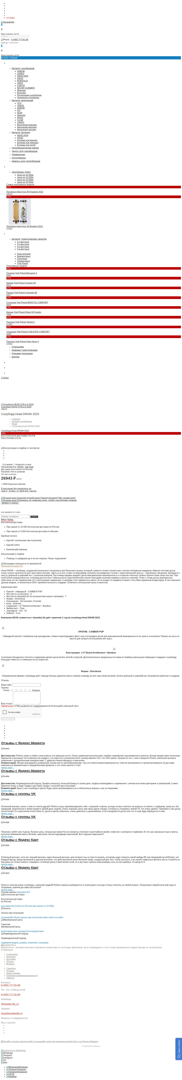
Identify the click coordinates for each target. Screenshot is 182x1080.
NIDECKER (22, 76)
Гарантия (10, 13)
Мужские (21, 90)
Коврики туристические (24, 350)
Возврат (10, 964)
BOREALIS (22, 81)
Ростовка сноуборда (8, 474)
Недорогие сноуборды (28, 97)
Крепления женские (27, 127)
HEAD (20, 78)
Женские (21, 93)
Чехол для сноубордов (24, 151)
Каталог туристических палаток (29, 239)
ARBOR (21, 71)
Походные (22, 259)
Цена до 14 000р (25, 180)
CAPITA (21, 86)
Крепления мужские (27, 125)
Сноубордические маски (25, 148)
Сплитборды (19, 158)
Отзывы (10, 971)
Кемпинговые (24, 256)
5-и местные (23, 249)
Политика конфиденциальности (22, 975)
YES (19, 103)
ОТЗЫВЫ (10, 18)
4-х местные (23, 247)
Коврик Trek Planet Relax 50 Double (23, 312)
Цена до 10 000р (25, 175)
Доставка (10, 8)
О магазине (11, 3)
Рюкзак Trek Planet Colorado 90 (21, 293)
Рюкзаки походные (22, 353)
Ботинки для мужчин (27, 140)
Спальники (18, 347)
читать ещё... (7, 768)
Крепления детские (26, 130)
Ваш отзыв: (6, 703)
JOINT (20, 83)
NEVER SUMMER (26, 88)
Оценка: (5, 688)
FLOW (20, 120)
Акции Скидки (13, 973)
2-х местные (23, 242)
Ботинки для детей (26, 145)
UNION (20, 106)
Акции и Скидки (13, 15)
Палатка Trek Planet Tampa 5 (20, 322)
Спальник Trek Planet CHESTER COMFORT (28, 332)
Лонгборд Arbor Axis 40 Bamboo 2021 (24, 226)
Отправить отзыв (8, 719)
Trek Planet (22, 263)
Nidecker (21, 115)
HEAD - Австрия (25, 467)
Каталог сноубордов (23, 68)
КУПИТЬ (34, 516)
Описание (6, 566)
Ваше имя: (6, 685)
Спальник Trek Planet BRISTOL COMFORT (27, 302)
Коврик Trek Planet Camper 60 (21, 283)
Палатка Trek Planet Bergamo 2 (21, 273)
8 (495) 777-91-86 (19, 40)
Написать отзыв (23, 464)
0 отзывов (8, 464)
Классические (24, 254)
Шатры (15, 356)
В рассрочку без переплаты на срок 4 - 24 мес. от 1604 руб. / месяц (18, 489)
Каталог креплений (22, 100)
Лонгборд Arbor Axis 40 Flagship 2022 (24, 192)
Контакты (10, 6)
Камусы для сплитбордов (26, 161)
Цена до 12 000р (25, 177)
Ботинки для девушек (27, 143)
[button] (178, 1049)
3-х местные (23, 244)
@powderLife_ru (10, 1004)
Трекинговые (23, 261)
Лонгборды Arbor (21, 172)
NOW (19, 113)
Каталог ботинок (21, 132)
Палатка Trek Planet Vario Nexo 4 (22, 341)
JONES (20, 74)
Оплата (9, 10)
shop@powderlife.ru (11, 1013)
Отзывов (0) (17, 566)
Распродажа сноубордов (29, 95)
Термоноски (18, 154)
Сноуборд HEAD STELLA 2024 (16, 407)
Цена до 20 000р (25, 182)
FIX (18, 110)
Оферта (10, 978)
